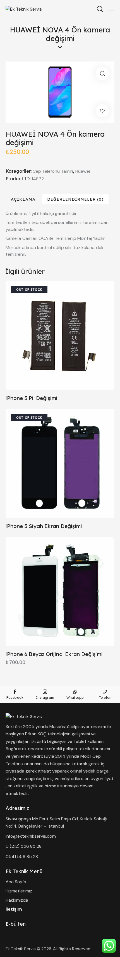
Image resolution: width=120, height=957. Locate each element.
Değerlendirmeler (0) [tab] (75, 199)
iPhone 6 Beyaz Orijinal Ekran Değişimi (54, 654)
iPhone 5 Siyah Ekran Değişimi (44, 526)
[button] (102, 73)
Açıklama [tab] (23, 199)
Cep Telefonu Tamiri (53, 171)
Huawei (82, 171)
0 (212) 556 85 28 (24, 846)
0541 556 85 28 (22, 856)
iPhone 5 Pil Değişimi (31, 398)
